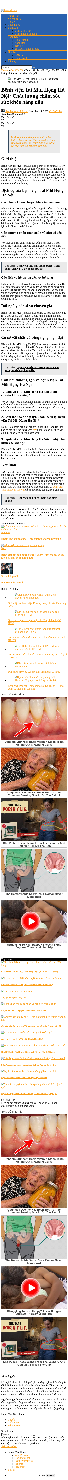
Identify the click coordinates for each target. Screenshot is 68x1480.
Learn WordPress (24, 1460)
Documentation (23, 1457)
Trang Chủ (13, 15)
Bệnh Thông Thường (26, 33)
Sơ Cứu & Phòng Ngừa (27, 48)
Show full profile (10, 576)
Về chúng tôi (14, 18)
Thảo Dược (14, 24)
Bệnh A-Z (13, 27)
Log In (11, 1469)
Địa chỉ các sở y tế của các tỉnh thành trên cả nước (34, 671)
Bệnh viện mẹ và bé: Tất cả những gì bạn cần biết (24, 1077)
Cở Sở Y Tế (21, 55)
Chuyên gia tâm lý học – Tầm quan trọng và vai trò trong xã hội (31, 1026)
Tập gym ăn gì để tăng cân (13, 997)
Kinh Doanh (21, 58)
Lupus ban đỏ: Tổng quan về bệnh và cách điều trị (24, 1010)
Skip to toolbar (9, 1446)
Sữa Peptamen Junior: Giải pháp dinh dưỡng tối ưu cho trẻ (28, 1065)
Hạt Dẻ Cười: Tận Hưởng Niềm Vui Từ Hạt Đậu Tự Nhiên (28, 1052)
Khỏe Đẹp (20, 42)
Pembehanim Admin (16, 111)
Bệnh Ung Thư (23, 30)
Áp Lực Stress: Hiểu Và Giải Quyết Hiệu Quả (22, 1039)
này (35, 429)
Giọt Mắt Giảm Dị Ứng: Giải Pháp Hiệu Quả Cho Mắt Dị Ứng (29, 972)
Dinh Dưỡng (21, 39)
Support (19, 1463)
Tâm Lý (19, 45)
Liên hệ (12, 61)
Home (4, 70)
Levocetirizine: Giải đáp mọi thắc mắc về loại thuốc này (27, 984)
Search (42, 1475)
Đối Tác (12, 52)
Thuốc (11, 21)
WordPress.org (22, 1455)
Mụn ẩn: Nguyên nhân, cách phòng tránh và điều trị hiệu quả (29, 1093)
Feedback (20, 1466)
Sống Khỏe (14, 37)
